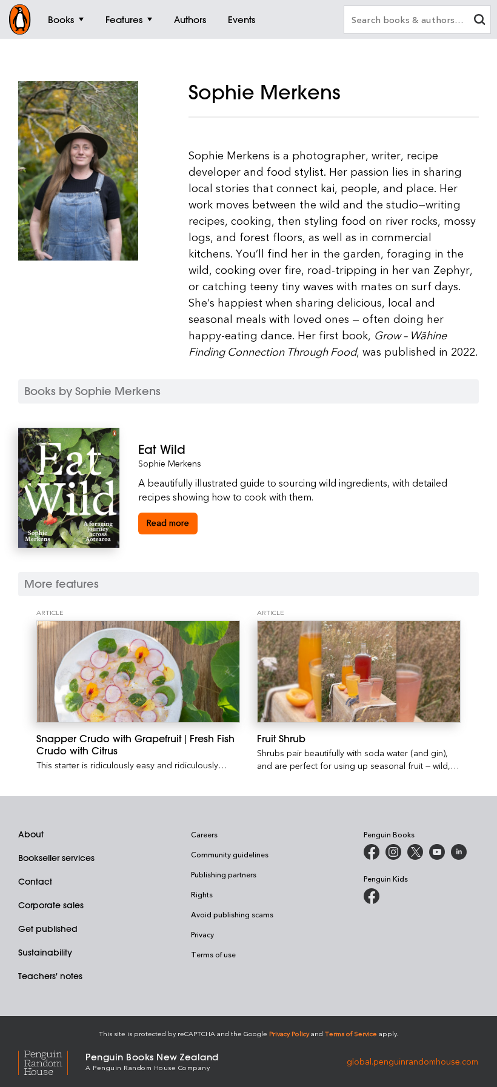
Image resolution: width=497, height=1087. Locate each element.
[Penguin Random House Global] (51, 1061)
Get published (48, 928)
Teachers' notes (50, 976)
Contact (35, 881)
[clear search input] (479, 21)
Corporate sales (51, 905)
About (31, 834)
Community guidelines (230, 854)
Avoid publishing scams (232, 914)
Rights (202, 894)
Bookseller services (56, 858)
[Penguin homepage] (20, 19)
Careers (204, 834)
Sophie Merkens (169, 463)
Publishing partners (223, 874)
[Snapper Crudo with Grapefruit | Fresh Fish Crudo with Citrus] (138, 671)
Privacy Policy (289, 1033)
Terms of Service (351, 1033)
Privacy (202, 934)
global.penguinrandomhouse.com (412, 1060)
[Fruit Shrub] (359, 671)
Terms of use (213, 954)
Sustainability (45, 952)
